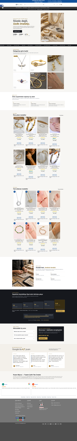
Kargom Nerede (59, 0)
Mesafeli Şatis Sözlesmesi (19, 405)
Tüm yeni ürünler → (61, 189)
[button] (57, 4)
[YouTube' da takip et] (59, 2)
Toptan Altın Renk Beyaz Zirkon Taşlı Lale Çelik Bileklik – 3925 (30, 240)
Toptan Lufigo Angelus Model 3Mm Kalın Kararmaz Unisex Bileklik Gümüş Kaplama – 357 (31, 167)
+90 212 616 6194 (46, 320)
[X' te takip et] (52, 2)
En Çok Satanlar (43, 7)
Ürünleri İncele (17, 31)
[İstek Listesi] (54, 4)
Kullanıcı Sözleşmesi (18, 403)
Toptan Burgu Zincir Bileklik (19, 166)
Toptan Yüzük (54, 397)
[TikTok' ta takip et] (51, 2)
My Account (49, 0)
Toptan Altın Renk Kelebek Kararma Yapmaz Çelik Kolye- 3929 (31, 209)
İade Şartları (17, 409)
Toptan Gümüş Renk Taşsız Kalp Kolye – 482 (54, 135)
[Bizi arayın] (57, 2)
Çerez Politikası (17, 411)
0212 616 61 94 (43, 335)
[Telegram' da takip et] (61, 2)
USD (1, 5)
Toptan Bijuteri (23, 397)
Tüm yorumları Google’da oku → (54, 349)
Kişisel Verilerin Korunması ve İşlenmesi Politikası (20, 407)
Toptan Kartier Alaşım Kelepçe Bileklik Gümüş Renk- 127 (43, 135)
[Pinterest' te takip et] (58, 2)
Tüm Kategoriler (19, 7)
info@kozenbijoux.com (42, 409)
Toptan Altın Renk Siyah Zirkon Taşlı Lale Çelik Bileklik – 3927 (55, 209)
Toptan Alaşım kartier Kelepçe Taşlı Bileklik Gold (31, 135)
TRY (2, 7)
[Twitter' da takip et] (54, 2)
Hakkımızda (17, 413)
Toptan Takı (28, 397)
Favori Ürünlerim (54, 0)
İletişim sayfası (43, 338)
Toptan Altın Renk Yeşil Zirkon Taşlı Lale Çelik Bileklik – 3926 (19, 240)
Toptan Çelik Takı (33, 397)
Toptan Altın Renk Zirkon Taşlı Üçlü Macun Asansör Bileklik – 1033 (43, 167)
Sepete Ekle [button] (19, 143)
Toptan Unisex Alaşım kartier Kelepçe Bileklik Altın (19, 135)
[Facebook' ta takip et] (48, 2)
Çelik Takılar (37, 7)
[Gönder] (43, 5)
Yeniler (29, 7)
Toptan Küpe (49, 397)
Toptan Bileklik (44, 397)
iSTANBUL (41, 408)
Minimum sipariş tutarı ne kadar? (20, 331)
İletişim (48, 7)
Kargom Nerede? (30, 406)
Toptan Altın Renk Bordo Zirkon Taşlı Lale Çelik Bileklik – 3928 (42, 209)
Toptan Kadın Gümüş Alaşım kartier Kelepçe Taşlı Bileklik (55, 167)
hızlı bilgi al (38, 320)
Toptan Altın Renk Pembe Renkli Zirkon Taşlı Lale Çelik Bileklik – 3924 (42, 241)
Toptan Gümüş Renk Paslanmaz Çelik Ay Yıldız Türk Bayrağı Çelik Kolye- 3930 (19, 209)
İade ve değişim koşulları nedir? (19, 338)
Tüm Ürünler (25, 7)
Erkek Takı (33, 7)
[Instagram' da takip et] (49, 2)
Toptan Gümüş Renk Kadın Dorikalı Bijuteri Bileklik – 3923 (55, 240)
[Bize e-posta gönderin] (55, 2)
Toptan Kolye (39, 397)
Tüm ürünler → (61, 115)
